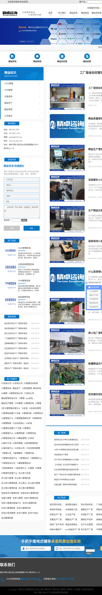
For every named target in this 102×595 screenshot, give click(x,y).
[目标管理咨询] (10, 301)
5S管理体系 (37, 418)
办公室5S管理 (7, 478)
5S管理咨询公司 (16, 393)
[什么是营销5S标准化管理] (67, 279)
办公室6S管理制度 (27, 488)
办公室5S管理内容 (23, 478)
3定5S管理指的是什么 (10, 408)
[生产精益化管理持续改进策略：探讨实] (67, 219)
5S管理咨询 (6, 388)
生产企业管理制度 (89, 524)
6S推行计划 (6, 443)
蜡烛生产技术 (87, 519)
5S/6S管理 (22, 83)
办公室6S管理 (34, 483)
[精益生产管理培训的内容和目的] (67, 311)
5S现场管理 (27, 388)
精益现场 (73, 14)
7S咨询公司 (29, 393)
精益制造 (85, 14)
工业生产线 (70, 514)
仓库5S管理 (18, 498)
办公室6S (23, 483)
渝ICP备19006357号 (42, 592)
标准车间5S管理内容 (30, 493)
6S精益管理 (22, 438)
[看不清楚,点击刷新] (24, 220)
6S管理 (4, 393)
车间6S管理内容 (24, 508)
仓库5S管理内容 (31, 498)
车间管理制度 (7, 518)
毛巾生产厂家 (87, 529)
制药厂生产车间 (57, 524)
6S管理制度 (20, 433)
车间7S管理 (22, 513)
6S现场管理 (18, 443)
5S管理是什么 (7, 418)
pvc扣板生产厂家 (72, 529)
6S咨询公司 (18, 383)
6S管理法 (27, 428)
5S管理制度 (6, 423)
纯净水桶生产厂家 (58, 529)
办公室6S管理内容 (9, 488)
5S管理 (38, 403)
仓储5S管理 (6, 498)
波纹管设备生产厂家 (74, 504)
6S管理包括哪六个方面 (11, 428)
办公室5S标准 (25, 473)
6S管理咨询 (29, 403)
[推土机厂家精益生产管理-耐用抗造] (67, 341)
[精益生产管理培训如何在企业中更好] (67, 158)
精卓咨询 (37, 388)
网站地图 (56, 592)
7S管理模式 (18, 453)
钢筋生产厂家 (71, 519)
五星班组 (22, 96)
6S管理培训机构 (31, 383)
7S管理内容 (29, 453)
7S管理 (21, 398)
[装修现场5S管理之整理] (67, 250)
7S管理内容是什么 (9, 458)
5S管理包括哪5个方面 (10, 413)
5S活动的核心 (19, 423)
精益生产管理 (7, 403)
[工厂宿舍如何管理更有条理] (67, 97)
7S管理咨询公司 (8, 463)
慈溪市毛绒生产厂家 (59, 509)
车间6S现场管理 (8, 513)
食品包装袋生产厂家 (74, 524)
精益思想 (22, 109)
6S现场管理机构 (31, 443)
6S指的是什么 (7, 448)
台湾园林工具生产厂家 (75, 509)
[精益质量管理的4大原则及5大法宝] (67, 126)
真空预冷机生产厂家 (59, 504)
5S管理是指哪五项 (23, 418)
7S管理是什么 (36, 458)
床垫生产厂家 (56, 514)
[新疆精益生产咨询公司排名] (67, 372)
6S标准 (29, 423)
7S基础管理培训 (24, 463)
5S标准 (25, 408)
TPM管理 (22, 90)
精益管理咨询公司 (9, 398)
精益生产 (22, 103)
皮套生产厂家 (56, 519)
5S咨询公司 (6, 383)
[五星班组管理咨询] (10, 269)
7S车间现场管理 (33, 448)
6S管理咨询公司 (8, 438)
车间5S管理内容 (30, 503)
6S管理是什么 (7, 433)
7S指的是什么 (21, 468)
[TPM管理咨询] (10, 285)
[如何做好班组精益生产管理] (67, 403)
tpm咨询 (29, 398)
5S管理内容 (27, 413)
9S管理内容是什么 (9, 473)
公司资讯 (22, 116)
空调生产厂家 (87, 514)
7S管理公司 (6, 453)
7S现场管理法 (7, 468)
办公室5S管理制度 (9, 483)
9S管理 (38, 468)
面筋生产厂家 (87, 509)
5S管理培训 (38, 413)
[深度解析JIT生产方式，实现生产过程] (67, 188)
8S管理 (31, 468)
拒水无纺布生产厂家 (90, 504)
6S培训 (31, 438)
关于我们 (62, 14)
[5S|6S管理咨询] (10, 252)
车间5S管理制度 (8, 508)
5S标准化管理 (35, 408)
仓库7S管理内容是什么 (11, 503)
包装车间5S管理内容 (10, 493)
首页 (50, 14)
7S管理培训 (24, 458)
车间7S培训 (33, 513)
